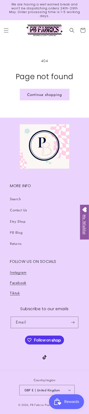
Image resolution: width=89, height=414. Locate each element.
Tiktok (15, 293)
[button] (6, 30)
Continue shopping (44, 94)
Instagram (18, 272)
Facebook (18, 283)
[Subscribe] (72, 322)
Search (15, 199)
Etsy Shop (17, 221)
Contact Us (18, 210)
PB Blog (16, 232)
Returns (16, 243)
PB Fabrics (37, 405)
